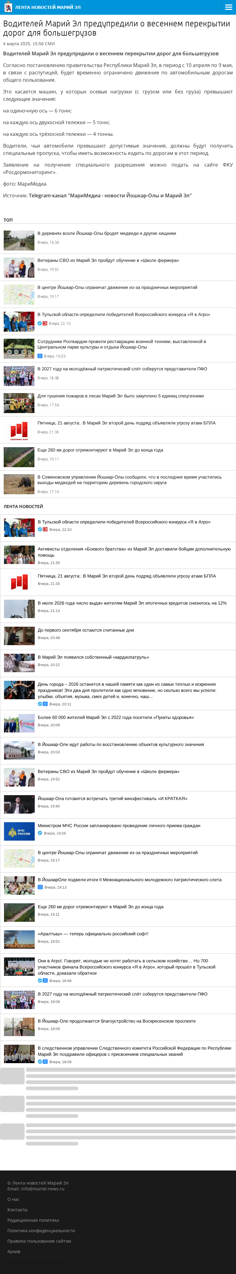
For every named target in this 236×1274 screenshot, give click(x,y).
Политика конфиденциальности (41, 1230)
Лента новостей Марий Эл (35, 1262)
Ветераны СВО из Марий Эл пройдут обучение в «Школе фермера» (108, 260)
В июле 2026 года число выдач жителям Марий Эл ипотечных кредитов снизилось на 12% (132, 603)
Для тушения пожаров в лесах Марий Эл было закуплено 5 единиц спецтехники (120, 395)
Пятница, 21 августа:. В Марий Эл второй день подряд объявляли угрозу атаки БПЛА (126, 422)
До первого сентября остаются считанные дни (86, 630)
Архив (13, 1251)
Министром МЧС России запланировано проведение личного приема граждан (119, 825)
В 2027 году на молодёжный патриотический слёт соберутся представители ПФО (122, 368)
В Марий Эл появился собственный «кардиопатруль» (93, 657)
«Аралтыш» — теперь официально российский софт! (93, 933)
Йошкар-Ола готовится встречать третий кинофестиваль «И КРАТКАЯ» (112, 798)
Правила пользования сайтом (39, 1241)
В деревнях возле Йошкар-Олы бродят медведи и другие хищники (106, 233)
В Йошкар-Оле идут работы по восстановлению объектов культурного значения (121, 744)
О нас (13, 1199)
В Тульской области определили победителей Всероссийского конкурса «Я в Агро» (123, 314)
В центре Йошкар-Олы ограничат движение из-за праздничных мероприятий (117, 287)
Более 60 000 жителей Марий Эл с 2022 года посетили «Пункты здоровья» (116, 717)
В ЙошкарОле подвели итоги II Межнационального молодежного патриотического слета (130, 879)
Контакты (17, 1210)
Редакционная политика (33, 1220)
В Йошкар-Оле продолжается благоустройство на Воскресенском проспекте (117, 1021)
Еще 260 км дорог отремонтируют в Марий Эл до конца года (100, 450)
